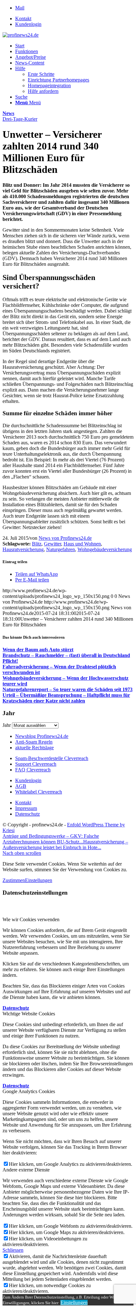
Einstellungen (38, 880)
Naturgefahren (60, 549)
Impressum (26, 808)
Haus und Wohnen (82, 543)
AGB (20, 786)
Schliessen (13, 1250)
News (8, 113)
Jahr (7, 725)
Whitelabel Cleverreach (38, 791)
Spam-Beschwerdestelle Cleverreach (51, 758)
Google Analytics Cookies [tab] (29, 1091)
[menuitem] (74, 18)
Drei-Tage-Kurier (20, 119)
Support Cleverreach (35, 764)
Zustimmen (14, 880)
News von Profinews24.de (65, 538)
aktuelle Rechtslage (34, 747)
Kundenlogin (28, 24)
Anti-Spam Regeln (34, 742)
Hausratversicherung (23, 549)
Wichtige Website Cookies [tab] (29, 1013)
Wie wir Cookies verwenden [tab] (31, 919)
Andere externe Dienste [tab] (26, 1169)
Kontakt (23, 18)
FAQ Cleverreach (33, 769)
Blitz (36, 543)
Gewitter (52, 543)
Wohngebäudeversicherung (104, 549)
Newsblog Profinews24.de (41, 736)
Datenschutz (27, 814)
